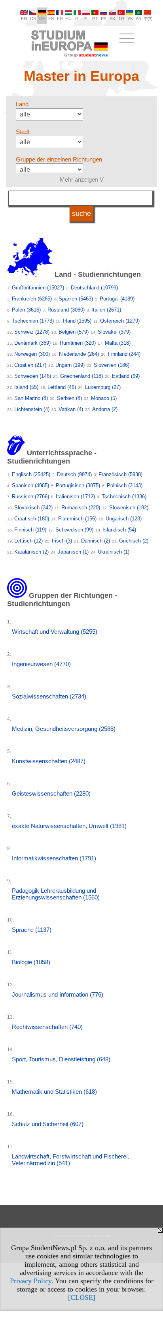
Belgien (74, 332)
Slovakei (114, 332)
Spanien (76, 299)
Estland (126, 376)
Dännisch (95, 541)
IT (77, 18)
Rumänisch (80, 508)
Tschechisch (124, 496)
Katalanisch (31, 552)
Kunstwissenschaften (48, 761)
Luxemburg (103, 387)
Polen (26, 310)
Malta (118, 343)
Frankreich (32, 299)
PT (95, 18)
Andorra (105, 409)
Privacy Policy (30, 1281)
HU (68, 18)
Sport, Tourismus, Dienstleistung (61, 1059)
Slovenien (111, 365)
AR (139, 18)
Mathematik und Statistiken (54, 1091)
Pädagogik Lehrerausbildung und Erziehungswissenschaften (56, 894)
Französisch (120, 474)
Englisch (31, 474)
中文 (148, 18)
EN (24, 18)
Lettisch (28, 541)
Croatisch (31, 519)
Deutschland (94, 288)
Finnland (124, 354)
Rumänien (78, 343)
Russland (66, 310)
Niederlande (79, 354)
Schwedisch (74, 530)
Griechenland (81, 376)
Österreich (120, 321)
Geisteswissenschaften (51, 793)
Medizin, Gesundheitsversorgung (64, 728)
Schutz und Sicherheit (47, 1124)
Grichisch (133, 541)
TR (121, 18)
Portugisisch (78, 485)
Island (26, 387)
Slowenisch (128, 508)
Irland (77, 321)
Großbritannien (38, 288)
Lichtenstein (31, 409)
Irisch (62, 541)
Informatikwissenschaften (54, 858)
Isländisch (119, 530)
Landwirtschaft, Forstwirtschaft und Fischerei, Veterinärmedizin (70, 1159)
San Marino (31, 398)
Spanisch (30, 485)
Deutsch (74, 474)
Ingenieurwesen (41, 664)
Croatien (30, 365)
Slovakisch (33, 508)
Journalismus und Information (57, 994)
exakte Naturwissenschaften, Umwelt (69, 825)
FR (60, 18)
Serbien (69, 398)
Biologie (31, 962)
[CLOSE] (81, 1297)
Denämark (32, 343)
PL (86, 18)
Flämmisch (77, 519)
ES (51, 18)
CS (33, 18)
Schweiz (31, 332)
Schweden (32, 376)
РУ (103, 18)
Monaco (104, 398)
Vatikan (71, 409)
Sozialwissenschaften (49, 696)
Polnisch (124, 485)
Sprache (31, 929)
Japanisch (73, 552)
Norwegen (32, 354)
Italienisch (75, 496)
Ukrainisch (113, 552)
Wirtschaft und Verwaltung (54, 631)
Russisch (30, 496)
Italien (106, 310)
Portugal (117, 299)
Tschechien (33, 321)
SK (112, 18)
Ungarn (70, 365)
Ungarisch (124, 519)
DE (42, 18)
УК (130, 18)
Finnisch (30, 530)
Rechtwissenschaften (47, 1026)
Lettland (61, 387)
